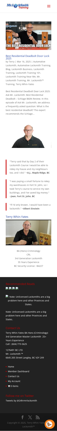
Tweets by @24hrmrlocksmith (21, 400)
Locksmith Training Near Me (21, 76)
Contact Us (13, 376)
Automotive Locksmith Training (34, 65)
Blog (8, 69)
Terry (11, 61)
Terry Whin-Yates (25, 84)
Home (11, 366)
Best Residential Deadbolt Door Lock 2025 (27, 57)
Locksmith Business (22, 69)
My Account (14, 381)
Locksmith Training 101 (28, 72)
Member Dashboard (18, 371)
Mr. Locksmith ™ (14, 353)
